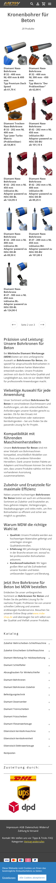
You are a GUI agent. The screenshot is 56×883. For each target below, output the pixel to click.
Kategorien (17, 841)
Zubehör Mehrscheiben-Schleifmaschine (25, 643)
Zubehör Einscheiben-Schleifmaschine (24, 650)
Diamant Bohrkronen (15, 679)
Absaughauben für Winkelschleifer (22, 672)
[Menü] (50, 4)
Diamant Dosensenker (15, 701)
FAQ (50, 837)
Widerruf (44, 827)
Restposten (9, 753)
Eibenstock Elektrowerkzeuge (19, 745)
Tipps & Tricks (39, 837)
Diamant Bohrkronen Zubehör (19, 687)
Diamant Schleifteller (15, 665)
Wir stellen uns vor (21, 837)
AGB (21, 827)
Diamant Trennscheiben (16, 709)
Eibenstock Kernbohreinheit (18, 738)
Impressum (12, 827)
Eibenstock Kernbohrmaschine (20, 731)
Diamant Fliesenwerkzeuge (18, 723)
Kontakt (6, 837)
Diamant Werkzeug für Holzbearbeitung (24, 657)
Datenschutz (31, 827)
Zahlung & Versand (28, 830)
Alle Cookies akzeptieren (32, 877)
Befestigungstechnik (14, 694)
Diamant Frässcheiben (15, 716)
